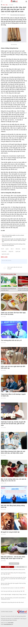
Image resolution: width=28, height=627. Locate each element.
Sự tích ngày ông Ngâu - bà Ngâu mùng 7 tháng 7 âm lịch (13, 594)
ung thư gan (18, 251)
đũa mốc (24, 248)
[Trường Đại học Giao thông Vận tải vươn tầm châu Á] (9, 281)
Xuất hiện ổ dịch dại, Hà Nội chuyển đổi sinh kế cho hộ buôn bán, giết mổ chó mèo (13, 423)
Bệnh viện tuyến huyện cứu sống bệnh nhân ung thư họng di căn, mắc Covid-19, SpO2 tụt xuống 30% (14, 240)
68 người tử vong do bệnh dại (10, 532)
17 (9, 574)
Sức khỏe (11, 4)
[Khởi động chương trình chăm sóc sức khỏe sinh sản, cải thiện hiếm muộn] (14, 440)
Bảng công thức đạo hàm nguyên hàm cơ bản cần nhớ (13, 569)
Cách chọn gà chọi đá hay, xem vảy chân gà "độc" (12, 591)
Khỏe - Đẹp (5, 4)
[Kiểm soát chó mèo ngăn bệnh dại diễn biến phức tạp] (14, 355)
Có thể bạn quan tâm (8, 274)
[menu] (1, 1)
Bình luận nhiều (20, 567)
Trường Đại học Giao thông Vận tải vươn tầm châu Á (12, 602)
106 (24, 587)
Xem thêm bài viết (14, 563)
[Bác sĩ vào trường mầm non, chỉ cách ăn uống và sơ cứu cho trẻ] (14, 468)
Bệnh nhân (18, 248)
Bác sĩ (12, 248)
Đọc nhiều (7, 567)
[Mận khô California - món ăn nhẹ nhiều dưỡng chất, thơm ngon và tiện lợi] (14, 546)
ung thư (7, 248)
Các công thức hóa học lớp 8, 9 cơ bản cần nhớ (11, 587)
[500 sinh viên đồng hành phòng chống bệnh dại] (14, 494)
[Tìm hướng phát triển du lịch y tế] (14, 329)
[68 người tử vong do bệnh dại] (14, 521)
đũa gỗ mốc (11, 251)
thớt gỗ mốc (4, 251)
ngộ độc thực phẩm (5, 254)
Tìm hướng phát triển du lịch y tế (11, 340)
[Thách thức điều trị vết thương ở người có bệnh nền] (14, 383)
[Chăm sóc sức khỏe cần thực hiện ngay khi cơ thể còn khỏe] (14, 301)
